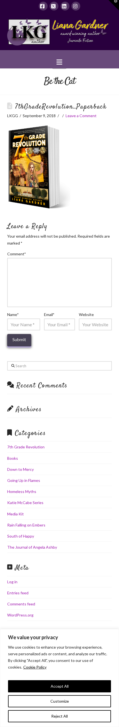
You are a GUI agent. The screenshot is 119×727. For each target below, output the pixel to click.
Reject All (59, 716)
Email (49, 314)
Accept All (60, 686)
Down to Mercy (20, 469)
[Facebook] (43, 6)
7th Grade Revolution (26, 447)
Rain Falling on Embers (26, 525)
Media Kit (15, 514)
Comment (16, 253)
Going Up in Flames (23, 480)
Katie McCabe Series (25, 502)
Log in (12, 581)
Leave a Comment (81, 115)
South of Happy (20, 536)
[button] (59, 62)
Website (86, 314)
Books (12, 458)
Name (13, 314)
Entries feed (18, 592)
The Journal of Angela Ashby (32, 547)
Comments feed (21, 604)
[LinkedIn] (65, 6)
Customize (59, 701)
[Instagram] (75, 6)
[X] (54, 6)
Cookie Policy (34, 667)
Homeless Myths (21, 491)
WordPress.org (20, 615)
